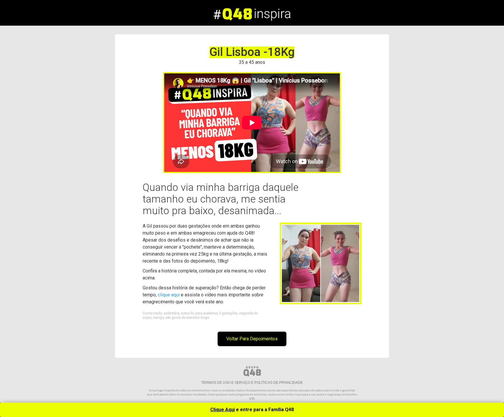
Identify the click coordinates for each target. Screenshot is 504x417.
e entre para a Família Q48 (252, 409)
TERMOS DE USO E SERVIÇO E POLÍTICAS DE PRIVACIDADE (252, 383)
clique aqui (169, 295)
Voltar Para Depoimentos (252, 339)
